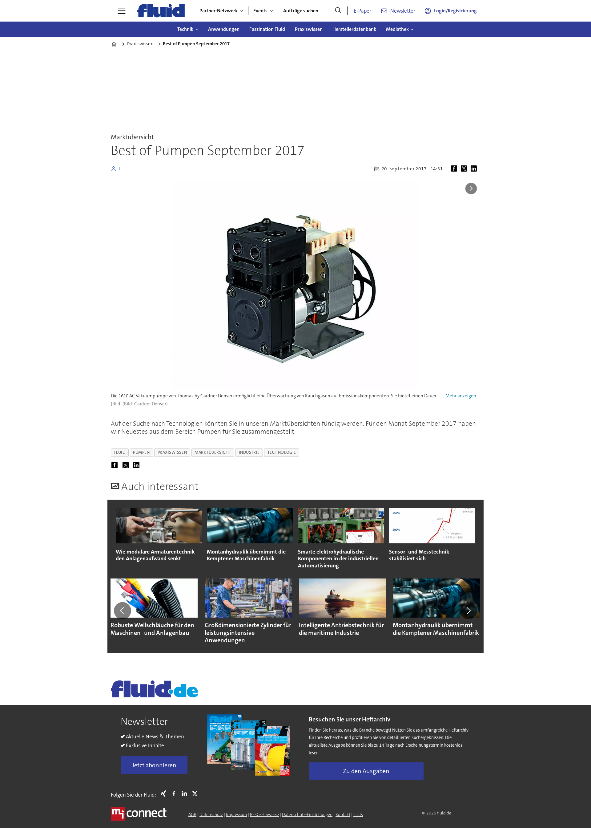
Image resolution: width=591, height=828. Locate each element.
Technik (185, 29)
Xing (165, 793)
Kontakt (343, 814)
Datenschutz (211, 814)
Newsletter (402, 10)
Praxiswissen (309, 29)
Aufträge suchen (300, 10)
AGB (192, 814)
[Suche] (338, 11)
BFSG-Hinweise (264, 814)
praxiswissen (172, 452)
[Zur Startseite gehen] (161, 10)
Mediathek (397, 29)
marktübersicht (213, 452)
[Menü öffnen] (121, 10)
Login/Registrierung (455, 10)
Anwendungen (223, 29)
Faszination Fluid (267, 29)
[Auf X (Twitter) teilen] (465, 168)
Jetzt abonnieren (154, 765)
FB (175, 793)
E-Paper (362, 10)
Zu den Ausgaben (366, 771)
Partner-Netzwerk (218, 10)
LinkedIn (186, 793)
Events (260, 10)
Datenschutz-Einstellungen (307, 814)
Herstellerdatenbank (354, 29)
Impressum (236, 814)
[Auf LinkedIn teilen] (475, 168)
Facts (358, 814)
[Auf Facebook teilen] (455, 168)
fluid (120, 452)
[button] (122, 610)
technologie (281, 452)
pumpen (141, 452)
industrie (249, 452)
